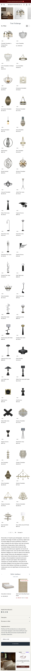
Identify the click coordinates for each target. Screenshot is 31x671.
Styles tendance (15, 574)
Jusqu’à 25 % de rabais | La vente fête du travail (15, 1)
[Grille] (27, 26)
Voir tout (15, 576)
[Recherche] (4, 4)
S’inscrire (15, 643)
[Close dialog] (29, 653)
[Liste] (29, 26)
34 (15, 532)
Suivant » (20, 532)
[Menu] (1, 4)
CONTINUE (23, 666)
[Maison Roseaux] (15, 4)
